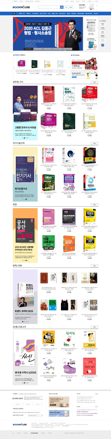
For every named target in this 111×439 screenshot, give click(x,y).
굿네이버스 (21, 1)
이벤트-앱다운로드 (38, 48)
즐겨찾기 (15, 1)
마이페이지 (90, 1)
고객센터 (96, 1)
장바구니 (77, 1)
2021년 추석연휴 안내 (81, 398)
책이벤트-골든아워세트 (67, 48)
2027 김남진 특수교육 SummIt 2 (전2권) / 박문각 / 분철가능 (60, 72)
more (96, 393)
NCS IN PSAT (28, 48)
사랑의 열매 (37, 1)
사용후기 (18, 404)
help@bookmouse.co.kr (40, 427)
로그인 (67, 1)
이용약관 (25, 433)
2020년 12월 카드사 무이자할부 (83, 402)
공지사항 (78, 393)
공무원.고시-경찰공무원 (57, 48)
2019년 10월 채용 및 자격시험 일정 (84, 409)
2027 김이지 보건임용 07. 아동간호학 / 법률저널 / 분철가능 (47, 72)
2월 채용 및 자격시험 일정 (82, 415)
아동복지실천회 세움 (29, 1)
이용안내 (43, 433)
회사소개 (19, 433)
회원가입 (72, 1)
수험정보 (78, 406)
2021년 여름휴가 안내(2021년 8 (83, 400)
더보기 (94, 82)
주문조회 (83, 1)
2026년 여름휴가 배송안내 (82, 397)
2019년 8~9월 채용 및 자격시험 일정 (84, 413)
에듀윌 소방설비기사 (48, 48)
